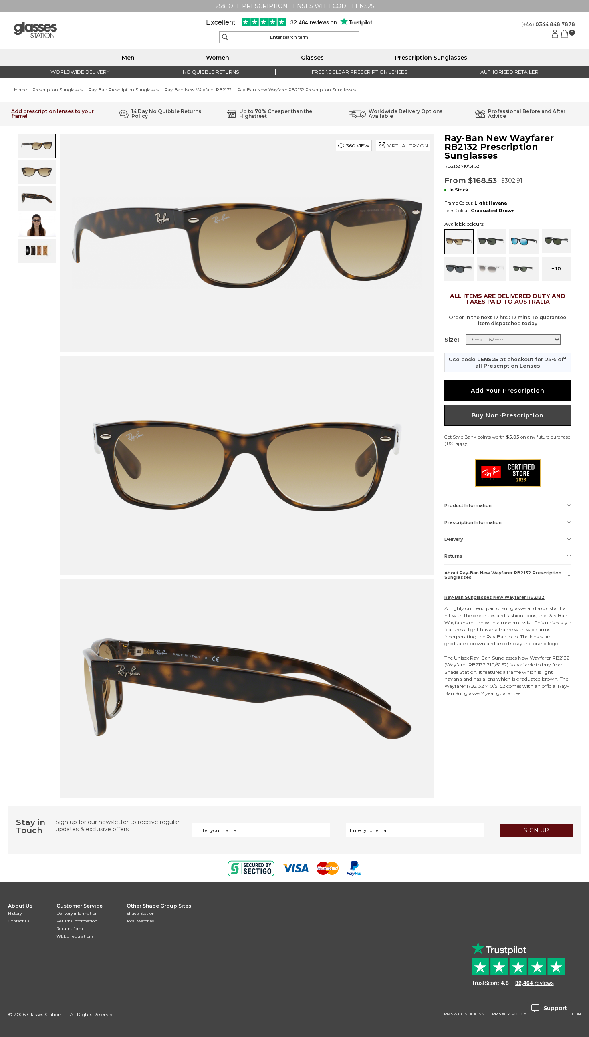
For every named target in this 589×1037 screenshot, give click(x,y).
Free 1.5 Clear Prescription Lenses (359, 72)
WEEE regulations (74, 936)
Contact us (18, 921)
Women (217, 57)
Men (128, 57)
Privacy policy (509, 1014)
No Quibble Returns (211, 72)
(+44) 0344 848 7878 (548, 24)
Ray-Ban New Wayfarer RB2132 (198, 90)
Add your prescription (508, 390)
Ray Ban (557, 615)
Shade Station (141, 913)
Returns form (69, 928)
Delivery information (77, 913)
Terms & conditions (461, 1014)
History (15, 913)
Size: (451, 339)
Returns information (76, 921)
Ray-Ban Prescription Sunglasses (124, 90)
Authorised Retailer (509, 72)
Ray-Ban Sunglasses (493, 658)
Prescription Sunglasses (431, 57)
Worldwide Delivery (79, 72)
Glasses (312, 57)
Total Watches (140, 921)
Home (20, 90)
